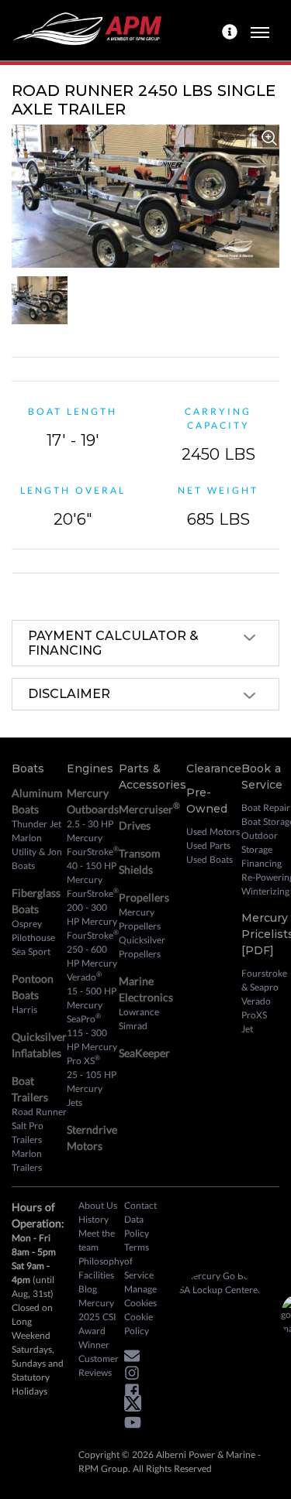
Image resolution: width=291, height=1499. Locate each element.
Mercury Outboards (93, 801)
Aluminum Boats (37, 801)
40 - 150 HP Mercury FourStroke (93, 879)
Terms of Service (139, 1261)
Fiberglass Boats (36, 900)
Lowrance (139, 1012)
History (93, 1219)
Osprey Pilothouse (33, 930)
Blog (87, 1289)
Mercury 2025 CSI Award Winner (97, 1323)
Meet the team (96, 1240)
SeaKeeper (144, 1052)
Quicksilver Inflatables (39, 1044)
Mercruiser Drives (149, 816)
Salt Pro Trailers (27, 1132)
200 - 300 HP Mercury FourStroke (93, 921)
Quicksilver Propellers (142, 947)
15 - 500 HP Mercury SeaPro (91, 1005)
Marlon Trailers (27, 1160)
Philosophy (101, 1261)
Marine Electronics (146, 989)
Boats (28, 768)
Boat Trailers (30, 1089)
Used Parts (208, 845)
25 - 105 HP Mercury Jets (91, 1088)
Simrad (133, 1026)
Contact (140, 1205)
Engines (90, 768)
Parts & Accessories (152, 776)
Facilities (96, 1275)
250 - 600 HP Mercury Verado (92, 963)
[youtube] (136, 1425)
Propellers (144, 897)
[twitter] (136, 1406)
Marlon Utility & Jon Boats (37, 851)
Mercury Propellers (140, 919)
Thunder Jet (36, 824)
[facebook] (135, 1392)
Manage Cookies (140, 1296)
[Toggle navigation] (260, 30)
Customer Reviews (98, 1365)
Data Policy (136, 1226)
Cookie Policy (138, 1323)
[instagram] (135, 1375)
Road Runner (39, 1111)
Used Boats (209, 859)
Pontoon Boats (33, 986)
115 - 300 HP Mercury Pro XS (92, 1046)
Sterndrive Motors (92, 1137)
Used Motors (213, 831)
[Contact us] (231, 30)
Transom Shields (140, 861)
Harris (24, 1009)
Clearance (213, 768)
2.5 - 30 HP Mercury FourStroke (93, 837)
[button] (135, 1358)
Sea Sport (31, 951)
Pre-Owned (206, 800)
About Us (97, 1205)
